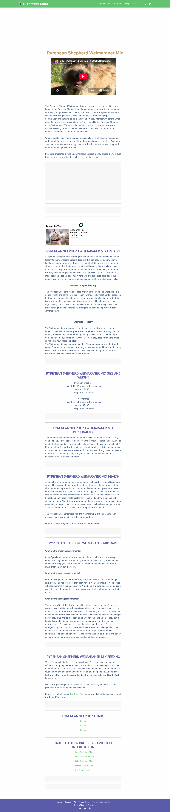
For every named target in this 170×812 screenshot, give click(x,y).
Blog (127, 4)
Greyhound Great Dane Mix (83, 766)
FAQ (74, 802)
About (59, 802)
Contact (68, 802)
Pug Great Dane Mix (83, 770)
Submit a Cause (106, 802)
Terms (95, 802)
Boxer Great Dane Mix (83, 752)
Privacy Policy (84, 802)
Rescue (83, 721)
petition (95, 279)
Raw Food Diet (76, 694)
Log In (135, 4)
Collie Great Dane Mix (83, 761)
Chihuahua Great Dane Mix (83, 757)
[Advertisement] (85, 28)
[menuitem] (104, 4)
